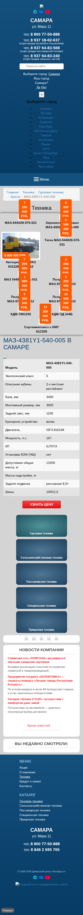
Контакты (25, 786)
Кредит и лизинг (30, 781)
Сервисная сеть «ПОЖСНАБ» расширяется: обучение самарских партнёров (37, 660)
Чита (45, 148)
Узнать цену (41, 504)
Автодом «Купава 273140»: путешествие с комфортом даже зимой (36, 701)
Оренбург (46, 126)
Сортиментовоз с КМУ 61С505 (41, 326)
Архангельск (46, 162)
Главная (13, 192)
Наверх (7, 910)
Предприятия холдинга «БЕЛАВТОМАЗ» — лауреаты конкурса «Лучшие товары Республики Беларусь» (40, 680)
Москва (46, 113)
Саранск (46, 122)
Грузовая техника (51, 192)
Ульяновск (46, 139)
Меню (44, 181)
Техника (28, 192)
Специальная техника (41, 605)
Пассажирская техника (41, 581)
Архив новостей (38, 725)
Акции (23, 767)
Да (38, 87)
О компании (27, 772)
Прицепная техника (41, 629)
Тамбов (46, 135)
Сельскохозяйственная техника (42, 557)
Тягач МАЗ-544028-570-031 (62, 239)
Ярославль (46, 166)
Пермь (46, 144)
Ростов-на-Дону (46, 131)
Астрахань (46, 117)
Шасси (15, 196)
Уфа (46, 157)
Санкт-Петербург (46, 153)
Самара (54, 74)
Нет (43, 87)
